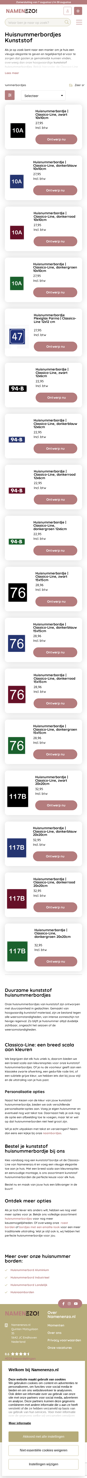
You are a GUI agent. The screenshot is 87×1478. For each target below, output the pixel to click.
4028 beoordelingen (20, 1358)
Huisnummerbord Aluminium (30, 1270)
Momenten (56, 1325)
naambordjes (52, 1133)
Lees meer (12, 73)
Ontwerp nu (56, 139)
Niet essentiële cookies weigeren (43, 1450)
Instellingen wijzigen (43, 1464)
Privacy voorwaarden (64, 1340)
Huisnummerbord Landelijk (29, 1285)
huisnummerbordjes (18, 1218)
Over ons (55, 1333)
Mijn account (68, 11)
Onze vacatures (60, 1348)
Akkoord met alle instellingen (43, 1436)
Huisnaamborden (22, 1292)
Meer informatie (20, 1423)
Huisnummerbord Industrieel (30, 1277)
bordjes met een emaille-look (39, 1227)
